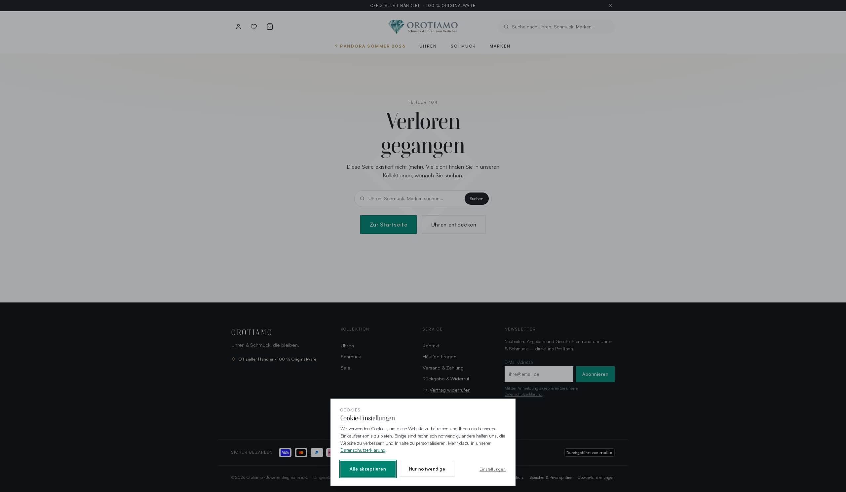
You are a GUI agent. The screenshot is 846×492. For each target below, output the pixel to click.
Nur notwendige (427, 469)
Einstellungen (493, 469)
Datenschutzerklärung (362, 450)
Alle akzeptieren (368, 469)
